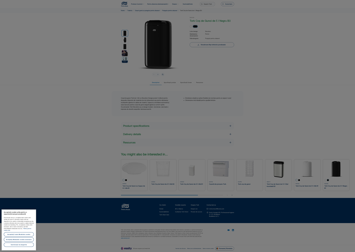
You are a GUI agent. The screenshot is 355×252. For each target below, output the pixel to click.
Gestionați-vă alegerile (19, 244)
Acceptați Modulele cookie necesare (19, 239)
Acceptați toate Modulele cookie (18, 234)
